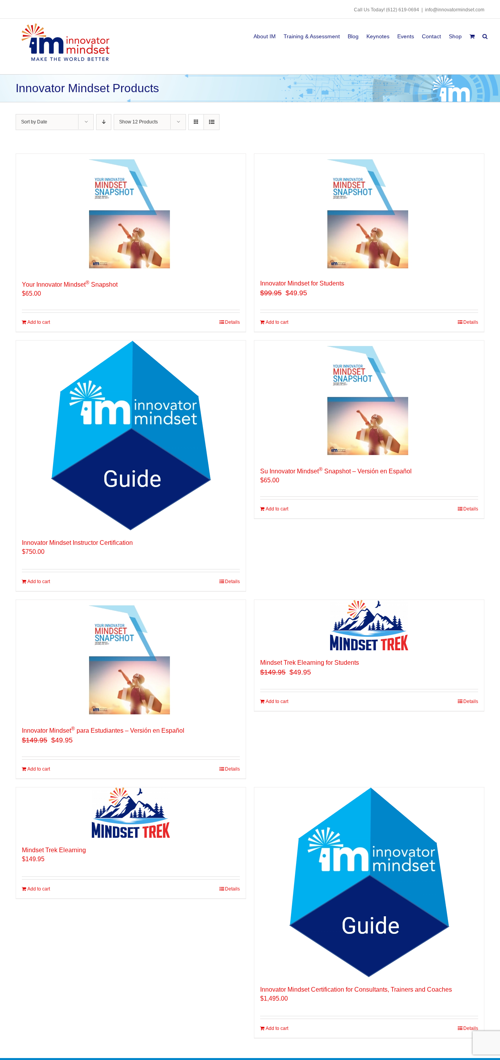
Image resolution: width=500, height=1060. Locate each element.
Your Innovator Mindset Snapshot (70, 284)
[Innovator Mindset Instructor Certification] (131, 435)
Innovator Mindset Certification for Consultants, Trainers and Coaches (356, 989)
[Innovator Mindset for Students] (369, 212)
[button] (485, 35)
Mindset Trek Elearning (54, 850)
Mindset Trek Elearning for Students (309, 662)
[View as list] (211, 122)
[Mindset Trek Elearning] (131, 812)
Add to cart (38, 322)
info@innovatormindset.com (454, 9)
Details (232, 322)
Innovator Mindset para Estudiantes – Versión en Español (103, 730)
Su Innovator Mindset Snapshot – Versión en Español (336, 471)
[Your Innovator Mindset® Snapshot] (131, 212)
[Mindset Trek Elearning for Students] (369, 625)
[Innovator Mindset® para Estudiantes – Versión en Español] (131, 658)
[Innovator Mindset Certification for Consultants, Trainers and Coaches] (369, 882)
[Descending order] (103, 122)
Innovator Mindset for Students (302, 283)
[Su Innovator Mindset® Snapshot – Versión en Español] (369, 399)
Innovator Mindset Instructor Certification (77, 542)
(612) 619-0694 (402, 9)
